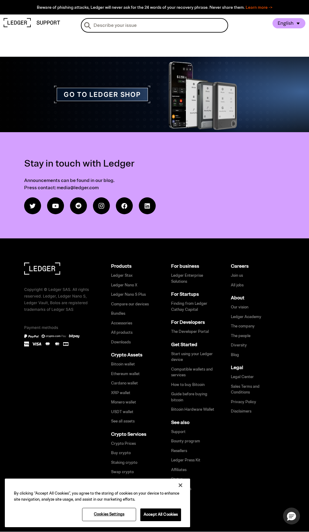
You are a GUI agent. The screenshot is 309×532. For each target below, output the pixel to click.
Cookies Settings (109, 514)
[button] (291, 516)
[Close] (180, 485)
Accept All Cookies (161, 514)
